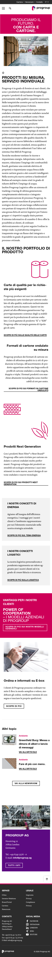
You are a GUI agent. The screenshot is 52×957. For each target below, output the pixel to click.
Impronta (29, 895)
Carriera (19, 2)
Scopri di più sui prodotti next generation (21, 483)
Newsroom (29, 2)
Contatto (39, 2)
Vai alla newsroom (26, 783)
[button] (4, 8)
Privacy (29, 898)
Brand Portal (7, 902)
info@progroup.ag (15, 940)
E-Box (4, 895)
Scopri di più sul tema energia (24, 535)
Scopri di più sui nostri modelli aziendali (24, 627)
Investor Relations (9, 898)
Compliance (30, 902)
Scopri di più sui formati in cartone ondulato (28, 389)
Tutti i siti (14, 865)
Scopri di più (14, 706)
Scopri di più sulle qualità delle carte (25, 335)
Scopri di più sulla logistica (23, 580)
